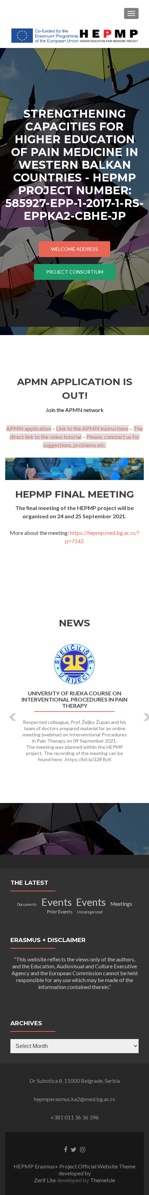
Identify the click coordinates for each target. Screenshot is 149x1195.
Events (56, 902)
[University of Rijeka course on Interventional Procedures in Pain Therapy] (74, 664)
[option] (74, 707)
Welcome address (74, 249)
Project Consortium (74, 272)
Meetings (121, 904)
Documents (27, 904)
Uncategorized (90, 912)
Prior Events (59, 911)
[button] (8, 712)
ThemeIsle (102, 1180)
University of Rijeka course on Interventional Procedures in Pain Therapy (74, 699)
